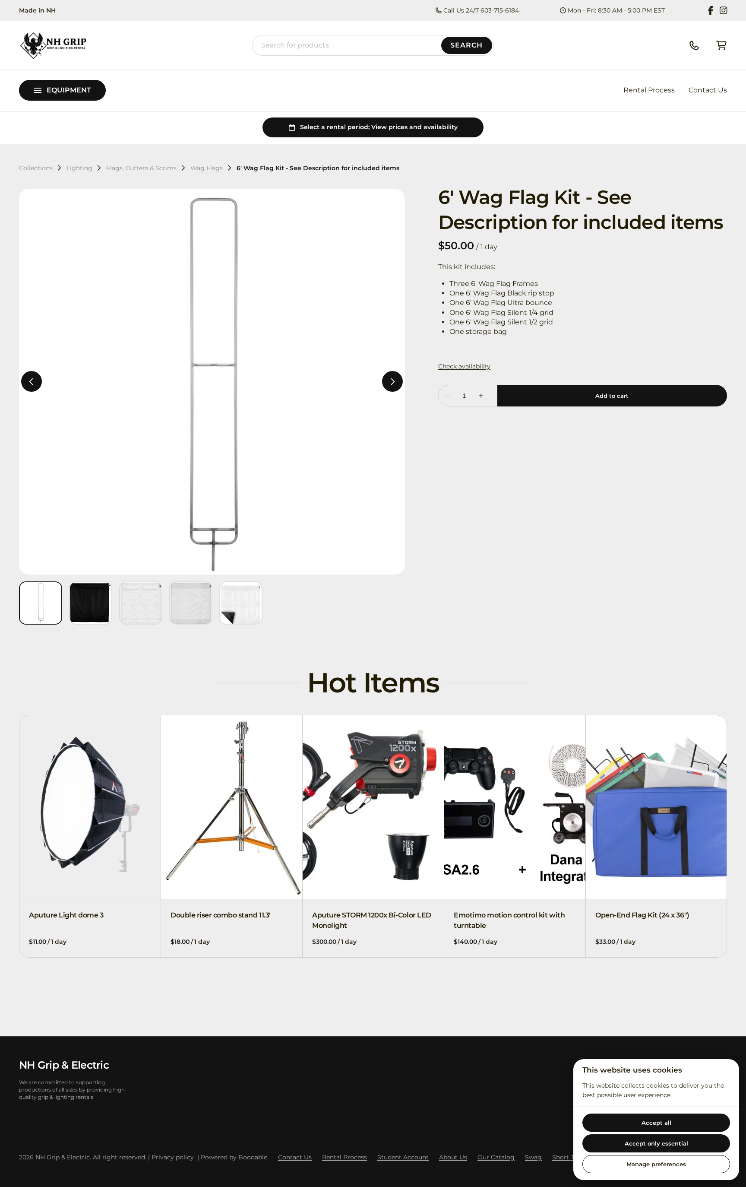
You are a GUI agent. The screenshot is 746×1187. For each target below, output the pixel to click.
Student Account (403, 1157)
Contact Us (708, 90)
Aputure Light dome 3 (66, 915)
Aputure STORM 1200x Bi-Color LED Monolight (371, 920)
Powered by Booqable (234, 1157)
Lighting (79, 168)
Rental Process (649, 90)
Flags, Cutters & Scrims (141, 168)
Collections (36, 168)
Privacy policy (173, 1157)
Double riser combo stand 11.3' (221, 915)
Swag (533, 1157)
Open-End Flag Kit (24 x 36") (642, 915)
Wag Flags (206, 168)
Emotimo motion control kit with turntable (509, 920)
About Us (453, 1157)
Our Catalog (496, 1157)
